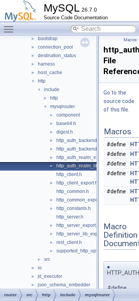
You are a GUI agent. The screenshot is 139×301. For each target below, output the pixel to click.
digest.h (64, 132)
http (42, 81)
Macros (130, 39)
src (47, 259)
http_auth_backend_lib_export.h (90, 149)
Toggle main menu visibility (10, 29)
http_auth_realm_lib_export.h (87, 166)
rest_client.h (69, 242)
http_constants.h (73, 208)
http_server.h (69, 217)
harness (46, 64)
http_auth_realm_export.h (83, 157)
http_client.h (69, 174)
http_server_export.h (78, 225)
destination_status (57, 55)
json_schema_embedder (64, 284)
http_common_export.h (80, 200)
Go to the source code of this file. (118, 101)
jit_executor (50, 276)
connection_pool (55, 47)
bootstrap (48, 38)
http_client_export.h (77, 183)
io (40, 268)
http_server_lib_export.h (81, 234)
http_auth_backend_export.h (86, 140)
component (68, 115)
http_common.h (72, 191)
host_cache (50, 72)
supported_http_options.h (83, 251)
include (51, 89)
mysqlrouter (62, 106)
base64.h (66, 123)
